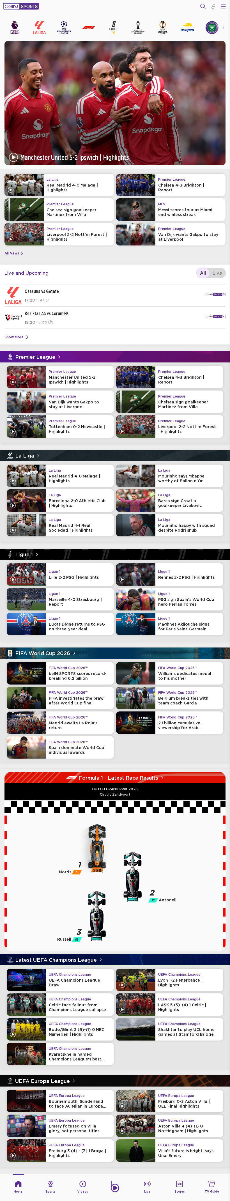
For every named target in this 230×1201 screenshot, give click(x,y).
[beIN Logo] (21, 6)
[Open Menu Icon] (223, 6)
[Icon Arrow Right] (223, 27)
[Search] (203, 6)
